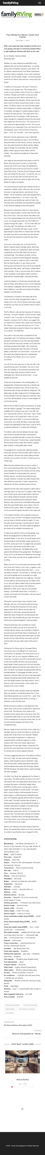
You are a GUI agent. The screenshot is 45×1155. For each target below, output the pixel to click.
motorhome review (12, 1005)
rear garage (10, 1009)
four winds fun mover (27, 1009)
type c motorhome (30, 1005)
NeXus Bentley (22, 1079)
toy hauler (10, 1013)
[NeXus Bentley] (22, 1061)
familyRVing (10, 2)
